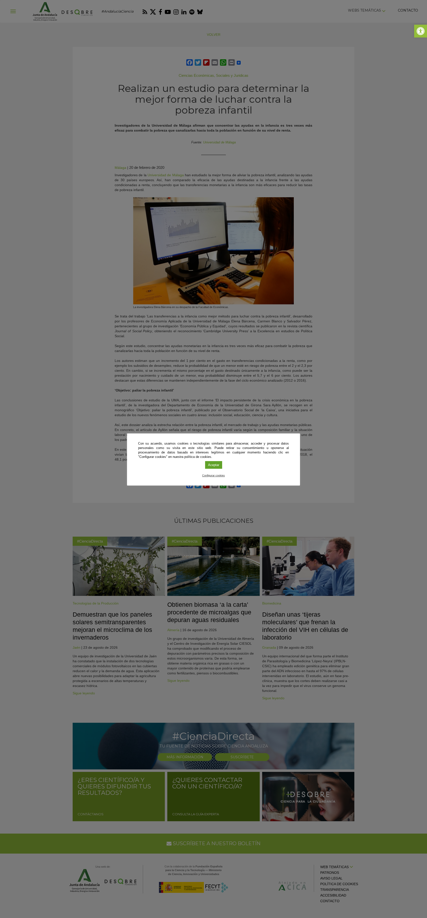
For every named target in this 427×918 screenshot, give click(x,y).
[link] (420, 31)
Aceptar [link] (213, 465)
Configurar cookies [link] (213, 475)
